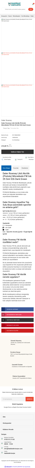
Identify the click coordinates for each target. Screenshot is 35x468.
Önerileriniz (25, 168)
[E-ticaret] (17, 466)
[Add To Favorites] (6, 157)
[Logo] (14, 4)
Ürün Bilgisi (6, 168)
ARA (31, 9)
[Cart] (33, 4)
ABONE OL (29, 399)
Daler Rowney (6, 120)
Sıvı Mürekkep (15, 140)
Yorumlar (15, 168)
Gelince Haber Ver (17, 152)
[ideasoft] (8, 467)
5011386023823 (16, 135)
